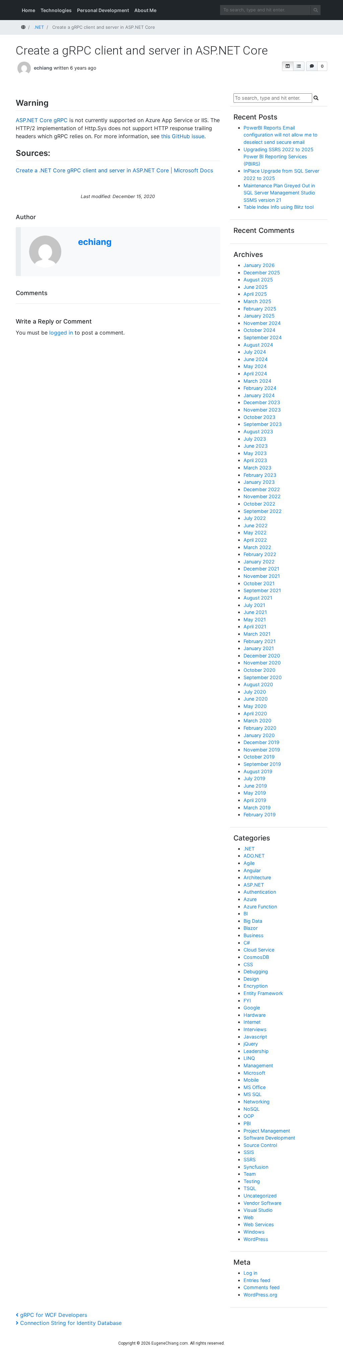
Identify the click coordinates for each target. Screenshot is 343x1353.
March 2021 (257, 634)
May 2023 (255, 453)
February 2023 (260, 475)
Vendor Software (262, 1203)
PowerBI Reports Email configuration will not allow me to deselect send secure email (281, 135)
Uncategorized (260, 1195)
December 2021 (261, 568)
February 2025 (260, 308)
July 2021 (254, 605)
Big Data (253, 921)
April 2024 (255, 373)
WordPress (256, 1239)
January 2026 (259, 265)
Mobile (251, 1080)
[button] (287, 66)
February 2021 (260, 641)
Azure (250, 899)
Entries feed (257, 1280)
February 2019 (260, 814)
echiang (43, 68)
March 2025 (257, 301)
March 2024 (257, 381)
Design (251, 979)
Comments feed (262, 1287)
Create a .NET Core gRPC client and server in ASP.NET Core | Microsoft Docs (114, 170)
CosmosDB (256, 957)
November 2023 (262, 410)
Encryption (256, 986)
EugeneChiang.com (169, 1343)
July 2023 (255, 439)
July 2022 (255, 518)
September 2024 (263, 337)
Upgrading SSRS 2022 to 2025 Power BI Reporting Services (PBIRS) (279, 157)
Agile (249, 863)
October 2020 (259, 670)
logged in (61, 332)
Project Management (267, 1131)
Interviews (255, 1029)
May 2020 (255, 706)
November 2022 (262, 496)
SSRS (250, 1159)
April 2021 (255, 626)
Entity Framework (263, 993)
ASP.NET (254, 885)
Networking (257, 1101)
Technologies (56, 10)
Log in (250, 1273)
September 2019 (262, 764)
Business (254, 935)
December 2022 (262, 489)
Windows (254, 1232)
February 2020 (260, 728)
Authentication (260, 892)
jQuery (251, 1044)
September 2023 (263, 424)
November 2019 (262, 749)
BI (246, 913)
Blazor (251, 928)
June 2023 (256, 446)
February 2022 (260, 554)
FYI (247, 1000)
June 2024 (256, 359)
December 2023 (262, 402)
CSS (248, 964)
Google (252, 1007)
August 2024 (258, 345)
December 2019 (261, 742)
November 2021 (262, 576)
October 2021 (259, 583)
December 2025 (262, 272)
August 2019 (258, 771)
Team (250, 1174)
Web (249, 1217)
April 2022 (255, 540)
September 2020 (263, 677)
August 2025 (258, 279)
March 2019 (257, 807)
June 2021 (255, 612)
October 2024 (259, 330)
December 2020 (262, 655)
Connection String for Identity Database (71, 1323)
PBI (247, 1123)
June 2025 (256, 287)
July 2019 (254, 778)
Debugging (256, 971)
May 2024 (255, 366)
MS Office (255, 1087)
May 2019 (255, 793)
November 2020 (262, 662)
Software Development (269, 1138)
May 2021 (255, 619)
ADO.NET (254, 856)
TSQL (250, 1188)
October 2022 (259, 504)
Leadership (256, 1051)
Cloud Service (259, 950)
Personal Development (103, 10)
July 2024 (255, 352)
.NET (249, 848)
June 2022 (256, 525)
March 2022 (257, 547)
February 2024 (260, 388)
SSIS (249, 1152)
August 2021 (258, 598)
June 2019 (255, 786)
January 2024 (259, 395)
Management (258, 1065)
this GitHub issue (182, 136)
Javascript (255, 1037)
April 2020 (255, 713)
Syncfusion (256, 1167)
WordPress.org (260, 1294)
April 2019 (255, 800)
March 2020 (257, 720)
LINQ (249, 1058)
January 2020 (259, 735)
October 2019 (259, 756)
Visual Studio (258, 1210)
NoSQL (252, 1109)
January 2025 (259, 316)
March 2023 (257, 467)
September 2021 (262, 590)
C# (247, 942)
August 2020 (258, 684)
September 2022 (263, 511)
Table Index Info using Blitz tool (279, 207)
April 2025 (255, 294)
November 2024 (262, 323)
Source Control (260, 1145)
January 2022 (259, 561)
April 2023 (255, 460)
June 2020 (256, 699)
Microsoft (254, 1073)
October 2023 (259, 417)
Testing (252, 1181)
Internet (252, 1022)
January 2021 (259, 648)
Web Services (259, 1224)
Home (28, 10)
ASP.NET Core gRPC (42, 120)
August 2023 (258, 431)
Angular (252, 870)
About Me (145, 10)
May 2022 (255, 532)
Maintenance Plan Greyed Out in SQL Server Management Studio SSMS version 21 (279, 193)
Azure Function (260, 906)
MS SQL (253, 1094)
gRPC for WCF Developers (53, 1315)
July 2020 (255, 692)
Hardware (255, 1015)
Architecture (257, 877)
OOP (249, 1116)
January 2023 (259, 482)
